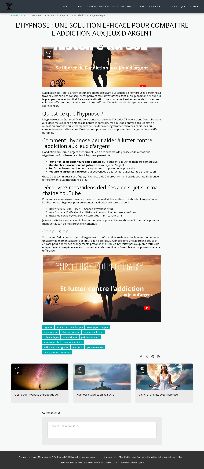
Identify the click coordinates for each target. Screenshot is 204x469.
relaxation (77, 347)
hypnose (48, 327)
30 (142, 369)
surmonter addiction (93, 332)
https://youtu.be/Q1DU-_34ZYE (65, 209)
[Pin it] (153, 356)
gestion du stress (94, 347)
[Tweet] (147, 356)
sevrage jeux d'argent (97, 327)
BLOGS (24, 15)
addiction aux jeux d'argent (69, 327)
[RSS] (159, 356)
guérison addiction (90, 337)
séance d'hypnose (71, 332)
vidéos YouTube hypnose (56, 347)
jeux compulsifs (51, 342)
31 (79, 369)
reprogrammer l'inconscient (57, 352)
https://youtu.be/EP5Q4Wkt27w (65, 215)
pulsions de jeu (51, 337)
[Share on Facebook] (141, 356)
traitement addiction (72, 342)
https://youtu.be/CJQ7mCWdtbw (66, 212)
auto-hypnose (51, 332)
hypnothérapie (70, 337)
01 (17, 369)
